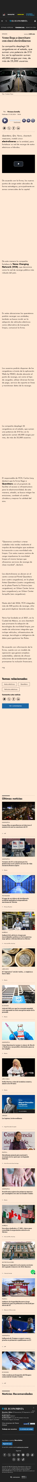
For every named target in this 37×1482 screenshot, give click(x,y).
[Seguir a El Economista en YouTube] (18, 1455)
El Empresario (26, 1412)
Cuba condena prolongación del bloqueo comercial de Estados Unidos (17, 1376)
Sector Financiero (8, 1262)
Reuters (5, 870)
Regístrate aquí (7, 1443)
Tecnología (6, 895)
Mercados (5, 969)
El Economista (17, 1412)
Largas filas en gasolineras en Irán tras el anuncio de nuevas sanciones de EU (17, 826)
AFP (5, 833)
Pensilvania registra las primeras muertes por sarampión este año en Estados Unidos (17, 1192)
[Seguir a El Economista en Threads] (18, 1459)
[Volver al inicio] (18, 1409)
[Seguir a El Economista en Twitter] (9, 1455)
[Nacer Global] (29, 1424)
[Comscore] (15, 1477)
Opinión (4, 1115)
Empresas (5, 932)
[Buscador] (6, 21)
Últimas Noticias (7, 27)
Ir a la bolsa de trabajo (26, 1429)
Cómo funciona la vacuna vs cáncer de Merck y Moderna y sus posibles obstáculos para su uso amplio (18, 1047)
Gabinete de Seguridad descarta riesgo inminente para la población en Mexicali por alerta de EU (18, 1303)
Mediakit (12, 1416)
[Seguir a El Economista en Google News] (14, 1459)
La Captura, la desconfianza (12, 1118)
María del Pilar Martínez (9, 943)
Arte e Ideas (5, 1079)
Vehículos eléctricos (10, 689)
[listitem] (5, 120)
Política (4, 1152)
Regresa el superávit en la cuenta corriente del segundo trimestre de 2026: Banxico (17, 1266)
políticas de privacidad (22, 1447)
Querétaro (24, 684)
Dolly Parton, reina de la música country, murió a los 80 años (17, 1083)
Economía (5, 1005)
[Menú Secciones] (2, 21)
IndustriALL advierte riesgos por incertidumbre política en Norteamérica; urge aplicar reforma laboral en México (17, 937)
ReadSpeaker (17, 122)
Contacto (16, 1419)
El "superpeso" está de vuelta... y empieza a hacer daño (17, 973)
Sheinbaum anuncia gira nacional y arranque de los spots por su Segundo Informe (15, 1157)
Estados (4, 34)
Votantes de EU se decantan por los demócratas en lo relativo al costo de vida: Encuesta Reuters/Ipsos (17, 863)
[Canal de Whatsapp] (32, 1271)
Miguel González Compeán (10, 1126)
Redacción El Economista (10, 1310)
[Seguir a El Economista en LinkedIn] (14, 1455)
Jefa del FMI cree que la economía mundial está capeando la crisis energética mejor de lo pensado (18, 1010)
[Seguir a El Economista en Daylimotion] (32, 1455)
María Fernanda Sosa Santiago (11, 1163)
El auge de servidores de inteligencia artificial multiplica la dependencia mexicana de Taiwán (15, 900)
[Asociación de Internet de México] (24, 1477)
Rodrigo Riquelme (8, 906)
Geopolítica (6, 822)
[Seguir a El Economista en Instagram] (28, 1455)
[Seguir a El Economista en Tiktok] (23, 1459)
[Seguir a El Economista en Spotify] (23, 1455)
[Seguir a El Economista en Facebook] (5, 1455)
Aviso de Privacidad (17, 1417)
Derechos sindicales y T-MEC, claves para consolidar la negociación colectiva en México (17, 1230)
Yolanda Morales (8, 1273)
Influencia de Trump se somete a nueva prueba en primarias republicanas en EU (16, 1339)
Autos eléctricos (9, 684)
